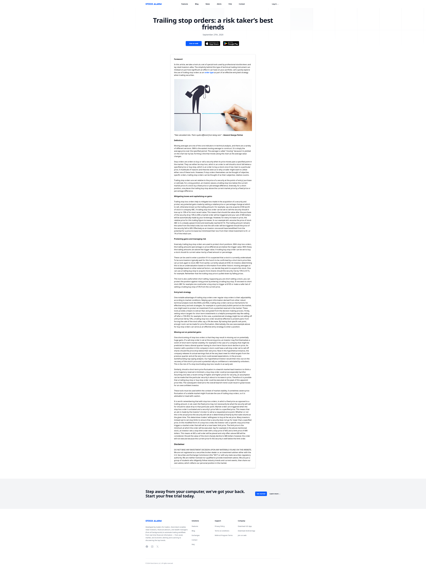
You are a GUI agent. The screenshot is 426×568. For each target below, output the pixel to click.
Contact (242, 4)
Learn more (275, 494)
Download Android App (246, 531)
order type (209, 72)
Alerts (219, 4)
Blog (196, 4)
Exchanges (196, 535)
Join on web (242, 535)
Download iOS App (245, 526)
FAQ (230, 4)
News (208, 4)
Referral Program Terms (224, 535)
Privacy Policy (220, 526)
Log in (275, 4)
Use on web (193, 43)
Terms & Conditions (222, 531)
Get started (261, 494)
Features (184, 4)
